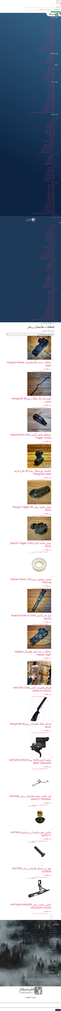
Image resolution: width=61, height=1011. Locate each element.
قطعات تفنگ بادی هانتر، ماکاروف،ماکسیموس (42, 112)
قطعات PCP (51, 99)
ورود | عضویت (30, 997)
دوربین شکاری (51, 24)
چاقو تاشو (52, 36)
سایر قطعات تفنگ (50, 106)
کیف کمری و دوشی (49, 32)
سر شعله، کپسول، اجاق (48, 47)
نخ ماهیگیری (51, 55)
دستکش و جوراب (50, 74)
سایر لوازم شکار (50, 26)
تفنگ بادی (52, 21)
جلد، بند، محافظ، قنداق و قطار (47, 51)
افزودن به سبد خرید (37, 371)
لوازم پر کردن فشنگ (49, 40)
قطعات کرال (51, 85)
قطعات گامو (51, 83)
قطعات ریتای (51, 95)
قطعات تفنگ (54, 82)
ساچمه (53, 19)
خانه (53, 323)
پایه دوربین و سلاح (50, 30)
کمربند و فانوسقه (50, 72)
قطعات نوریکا (51, 91)
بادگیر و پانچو (51, 66)
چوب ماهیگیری (51, 59)
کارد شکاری (51, 34)
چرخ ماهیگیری (51, 57)
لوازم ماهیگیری (54, 53)
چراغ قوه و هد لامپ (49, 43)
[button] (60, 4)
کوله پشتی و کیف (50, 28)
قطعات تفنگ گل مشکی (48, 110)
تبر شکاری (52, 38)
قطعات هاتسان (51, 101)
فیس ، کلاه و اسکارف (49, 78)
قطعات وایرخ (51, 89)
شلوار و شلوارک (50, 70)
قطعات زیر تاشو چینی (49, 108)
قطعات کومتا (51, 93)
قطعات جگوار (51, 97)
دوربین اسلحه (51, 23)
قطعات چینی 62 (50, 102)
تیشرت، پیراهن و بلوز (49, 80)
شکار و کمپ (54, 17)
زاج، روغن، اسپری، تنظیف (48, 49)
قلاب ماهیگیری (51, 61)
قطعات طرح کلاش (50, 104)
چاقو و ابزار (52, 42)
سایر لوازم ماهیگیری (49, 63)
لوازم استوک (54, 114)
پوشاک (56, 64)
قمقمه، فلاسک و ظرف (49, 45)
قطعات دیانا (51, 87)
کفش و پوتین (51, 68)
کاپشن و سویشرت (50, 76)
